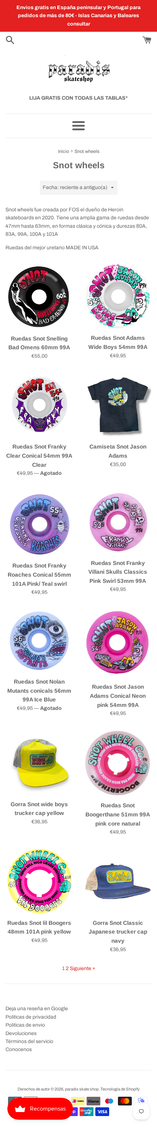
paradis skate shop (82, 1089)
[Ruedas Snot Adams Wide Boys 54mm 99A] (118, 296)
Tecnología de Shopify (120, 1089)
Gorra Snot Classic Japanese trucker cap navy (118, 932)
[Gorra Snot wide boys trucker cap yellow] (39, 762)
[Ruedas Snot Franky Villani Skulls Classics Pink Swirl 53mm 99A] (118, 522)
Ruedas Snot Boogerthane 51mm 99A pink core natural (117, 814)
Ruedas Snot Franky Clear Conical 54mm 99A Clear (39, 455)
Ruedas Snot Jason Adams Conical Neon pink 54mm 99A (118, 696)
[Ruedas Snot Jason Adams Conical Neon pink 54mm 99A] (118, 643)
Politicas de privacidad (30, 1017)
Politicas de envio (25, 1025)
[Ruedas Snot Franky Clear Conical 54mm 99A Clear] (39, 405)
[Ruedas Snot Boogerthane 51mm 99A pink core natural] (118, 763)
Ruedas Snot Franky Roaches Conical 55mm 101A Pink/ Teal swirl (39, 574)
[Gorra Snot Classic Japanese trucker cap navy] (118, 881)
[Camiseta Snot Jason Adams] (118, 405)
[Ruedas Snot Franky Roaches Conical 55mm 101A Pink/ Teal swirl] (39, 523)
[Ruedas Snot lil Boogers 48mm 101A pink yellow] (39, 881)
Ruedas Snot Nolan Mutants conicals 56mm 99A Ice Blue (39, 690)
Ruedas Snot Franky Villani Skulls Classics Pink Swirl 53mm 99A (117, 572)
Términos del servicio (29, 1041)
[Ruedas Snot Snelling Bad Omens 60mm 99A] (39, 297)
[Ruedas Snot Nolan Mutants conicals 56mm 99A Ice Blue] (39, 641)
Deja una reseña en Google (36, 1008)
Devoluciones (21, 1033)
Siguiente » (82, 968)
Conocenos (18, 1049)
